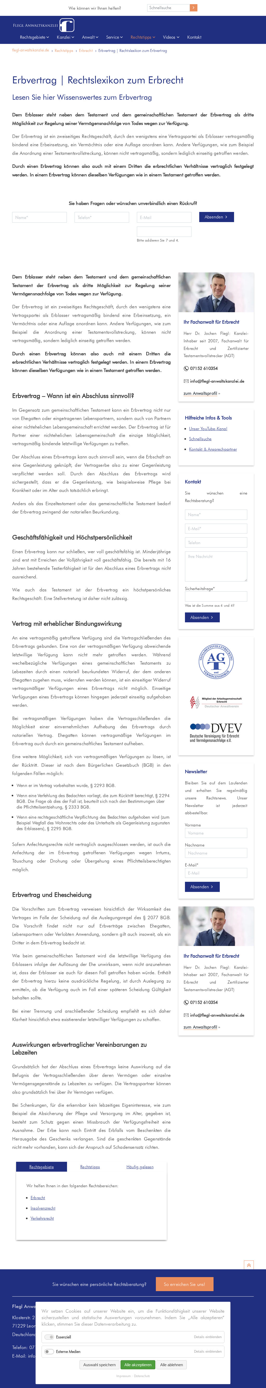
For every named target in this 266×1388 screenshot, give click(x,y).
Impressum (123, 1376)
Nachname (195, 845)
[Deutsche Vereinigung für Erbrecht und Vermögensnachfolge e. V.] (216, 741)
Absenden (214, 216)
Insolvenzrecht (43, 1208)
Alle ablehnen (171, 1365)
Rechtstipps (64, 50)
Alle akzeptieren (137, 1365)
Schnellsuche (200, 438)
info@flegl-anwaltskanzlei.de (217, 381)
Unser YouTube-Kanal (208, 428)
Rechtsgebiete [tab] (41, 1166)
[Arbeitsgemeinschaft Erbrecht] (216, 707)
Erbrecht (86, 50)
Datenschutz (142, 1376)
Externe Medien (68, 1351)
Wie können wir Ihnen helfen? (95, 8)
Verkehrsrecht (42, 1218)
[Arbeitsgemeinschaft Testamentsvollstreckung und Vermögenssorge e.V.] (216, 679)
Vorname (193, 825)
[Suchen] (193, 7)
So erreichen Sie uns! (184, 1284)
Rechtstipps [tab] (90, 1166)
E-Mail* (191, 865)
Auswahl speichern (99, 1365)
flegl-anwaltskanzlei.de (30, 50)
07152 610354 (204, 368)
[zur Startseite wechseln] (43, 25)
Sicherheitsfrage (200, 588)
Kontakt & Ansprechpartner (213, 449)
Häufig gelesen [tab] (140, 1166)
